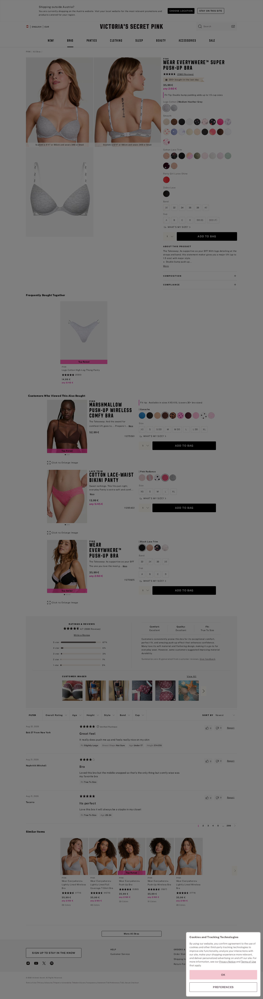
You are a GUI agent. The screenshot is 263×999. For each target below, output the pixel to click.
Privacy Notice (227, 961)
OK (223, 974)
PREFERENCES (223, 987)
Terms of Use (248, 961)
